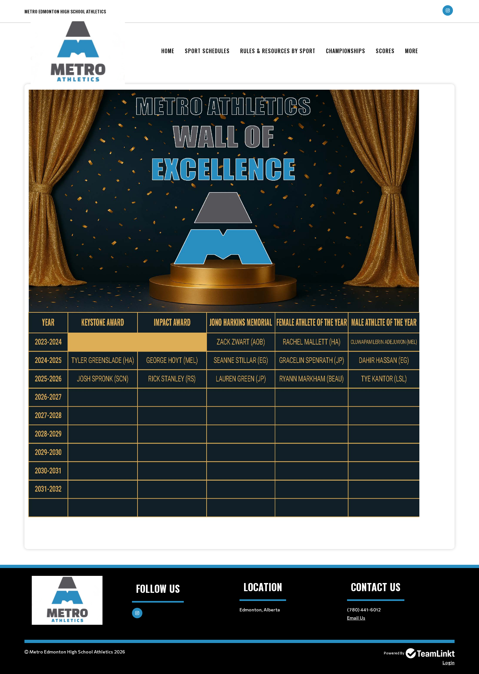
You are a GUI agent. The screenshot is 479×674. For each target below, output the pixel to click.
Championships (345, 51)
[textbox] (239, 312)
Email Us (356, 618)
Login (449, 662)
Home (167, 51)
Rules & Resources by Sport (277, 51)
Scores (385, 51)
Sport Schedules (207, 51)
